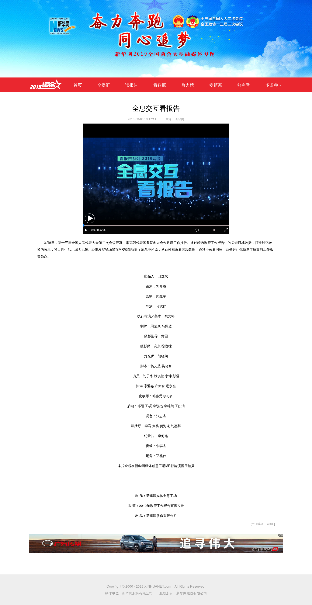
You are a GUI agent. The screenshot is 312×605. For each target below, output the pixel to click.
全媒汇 (103, 85)
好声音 (243, 85)
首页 (77, 85)
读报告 (131, 85)
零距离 (215, 85)
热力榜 (187, 85)
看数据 (159, 85)
